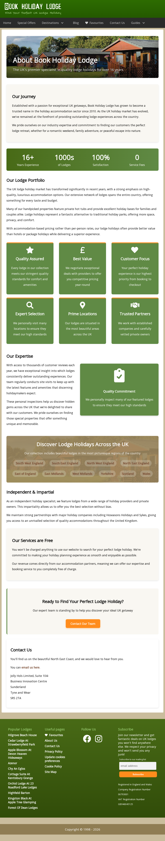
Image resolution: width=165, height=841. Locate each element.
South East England (65, 463)
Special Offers (26, 23)
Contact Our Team (83, 624)
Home (7, 23)
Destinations (51, 23)
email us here (30, 667)
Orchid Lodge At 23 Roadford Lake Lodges (22, 785)
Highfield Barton (19, 793)
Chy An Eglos (16, 768)
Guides (136, 23)
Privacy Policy (54, 751)
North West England (100, 463)
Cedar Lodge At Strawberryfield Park (21, 742)
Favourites (96, 23)
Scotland (128, 474)
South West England (29, 463)
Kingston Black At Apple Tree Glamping (22, 800)
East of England (25, 474)
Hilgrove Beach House (22, 735)
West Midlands (82, 474)
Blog (76, 23)
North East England (136, 463)
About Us (51, 740)
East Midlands (54, 474)
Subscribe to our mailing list (132, 759)
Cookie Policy (53, 766)
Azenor (12, 763)
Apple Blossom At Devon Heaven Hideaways (19, 753)
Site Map (51, 772)
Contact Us (117, 23)
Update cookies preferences (55, 759)
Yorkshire (107, 474)
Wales (146, 474)
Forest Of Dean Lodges (23, 808)
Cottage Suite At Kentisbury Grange (20, 776)
